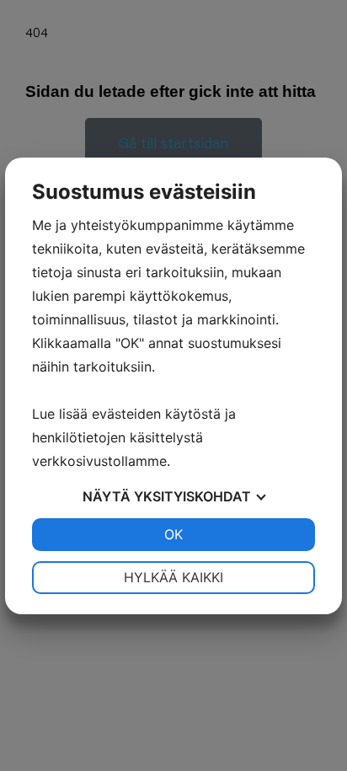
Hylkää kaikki (173, 577)
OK (173, 534)
